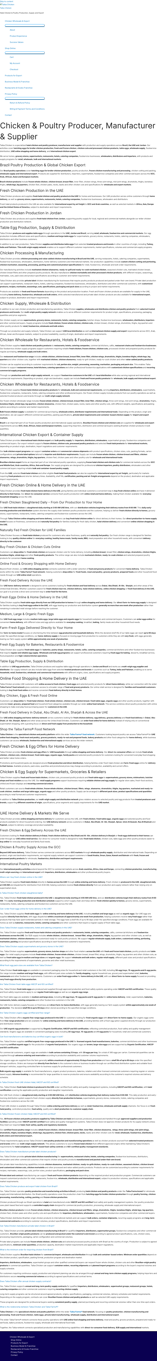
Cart (12, 57)
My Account (15, 63)
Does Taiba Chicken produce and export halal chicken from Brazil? (29, 1186)
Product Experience (18, 36)
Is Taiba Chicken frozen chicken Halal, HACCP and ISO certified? (28, 1114)
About (12, 30)
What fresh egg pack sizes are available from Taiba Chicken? (26, 965)
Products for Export (13, 75)
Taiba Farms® (76, 1312)
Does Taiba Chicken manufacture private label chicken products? (28, 1151)
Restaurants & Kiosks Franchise (19, 88)
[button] (78, 877)
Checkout (14, 69)
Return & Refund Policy (20, 103)
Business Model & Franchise (17, 81)
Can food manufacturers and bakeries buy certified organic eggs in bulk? (31, 1036)
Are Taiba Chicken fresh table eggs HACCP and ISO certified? (26, 984)
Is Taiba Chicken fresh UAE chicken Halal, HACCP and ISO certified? (29, 1082)
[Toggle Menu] (25, 25)
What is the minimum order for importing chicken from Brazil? (26, 1249)
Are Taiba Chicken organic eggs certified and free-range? (25, 1013)
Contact (8, 115)
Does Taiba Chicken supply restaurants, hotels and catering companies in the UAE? (36, 927)
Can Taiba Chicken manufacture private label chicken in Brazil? (27, 1226)
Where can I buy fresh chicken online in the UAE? (21, 877)
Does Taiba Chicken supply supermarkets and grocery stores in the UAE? (32, 946)
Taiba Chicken (5, 8)
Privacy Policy (11, 94)
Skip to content (6, 1)
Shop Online (10, 48)
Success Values (16, 42)
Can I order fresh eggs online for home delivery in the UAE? (26, 909)
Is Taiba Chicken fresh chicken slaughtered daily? (21, 893)
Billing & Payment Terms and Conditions (27, 109)
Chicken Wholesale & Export (17, 21)
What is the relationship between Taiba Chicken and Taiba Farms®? (29, 1307)
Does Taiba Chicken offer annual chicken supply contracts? (25, 1281)
